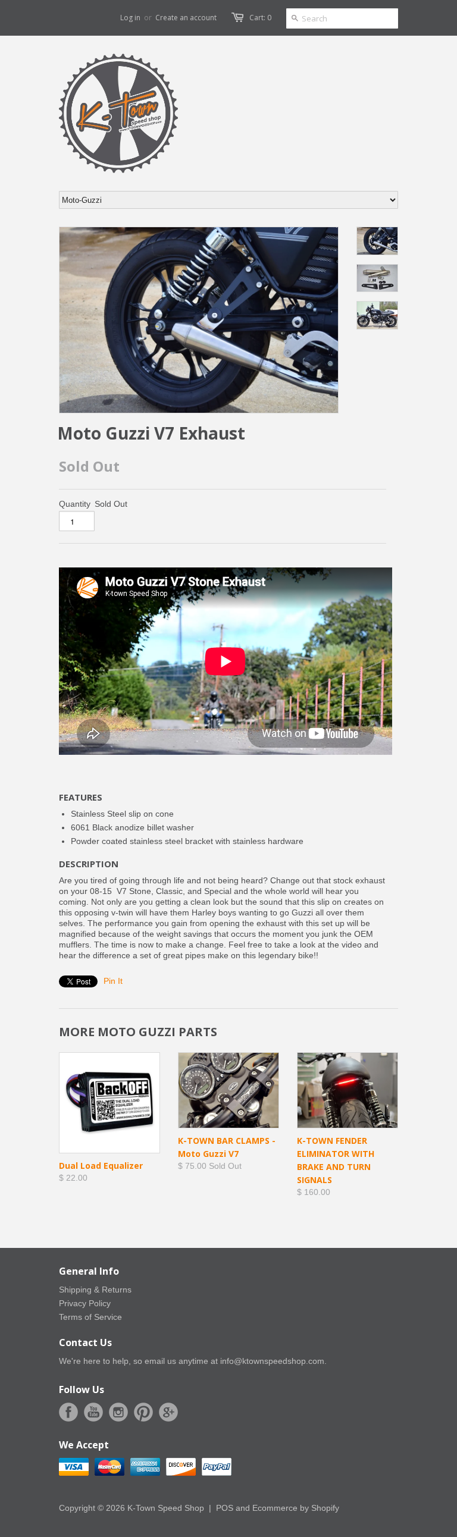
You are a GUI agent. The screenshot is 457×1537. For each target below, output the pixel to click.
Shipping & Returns (95, 1289)
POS (224, 1508)
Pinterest (143, 1412)
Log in (130, 17)
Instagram (118, 1412)
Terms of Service (90, 1317)
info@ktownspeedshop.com (272, 1361)
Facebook (68, 1412)
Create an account (186, 17)
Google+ (168, 1412)
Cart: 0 (260, 17)
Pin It (113, 981)
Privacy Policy (85, 1303)
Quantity (74, 504)
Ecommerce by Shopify (295, 1508)
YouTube (93, 1412)
